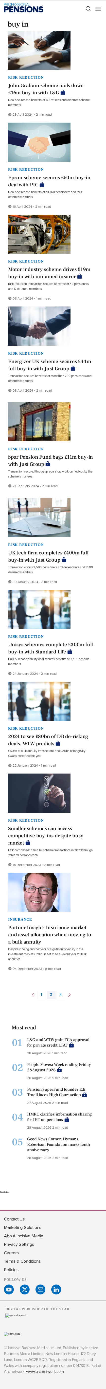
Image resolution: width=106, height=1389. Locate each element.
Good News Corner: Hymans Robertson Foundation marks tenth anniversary (58, 1144)
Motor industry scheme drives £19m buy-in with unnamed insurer (49, 273)
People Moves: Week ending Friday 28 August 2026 (59, 1067)
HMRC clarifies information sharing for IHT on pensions (59, 1117)
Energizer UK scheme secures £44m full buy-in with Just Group (49, 365)
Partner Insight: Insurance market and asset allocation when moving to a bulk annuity (49, 934)
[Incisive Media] (12, 1334)
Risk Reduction (26, 77)
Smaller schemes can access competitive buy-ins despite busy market (45, 835)
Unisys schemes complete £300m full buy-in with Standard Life (50, 648)
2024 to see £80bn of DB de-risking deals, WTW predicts (48, 740)
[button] (88, 8)
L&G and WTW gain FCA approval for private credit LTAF (58, 1042)
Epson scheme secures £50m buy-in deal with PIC (49, 181)
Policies (11, 1269)
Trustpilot (4, 1191)
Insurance (20, 919)
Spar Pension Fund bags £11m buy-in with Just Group (50, 461)
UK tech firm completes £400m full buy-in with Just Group (48, 556)
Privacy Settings (19, 1244)
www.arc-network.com (45, 1371)
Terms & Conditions (22, 1261)
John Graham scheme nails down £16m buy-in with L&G (46, 89)
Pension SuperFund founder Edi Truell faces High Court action (56, 1092)
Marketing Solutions (22, 1227)
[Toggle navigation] (96, 8)
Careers (11, 1253)
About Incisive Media (23, 1236)
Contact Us (14, 1219)
